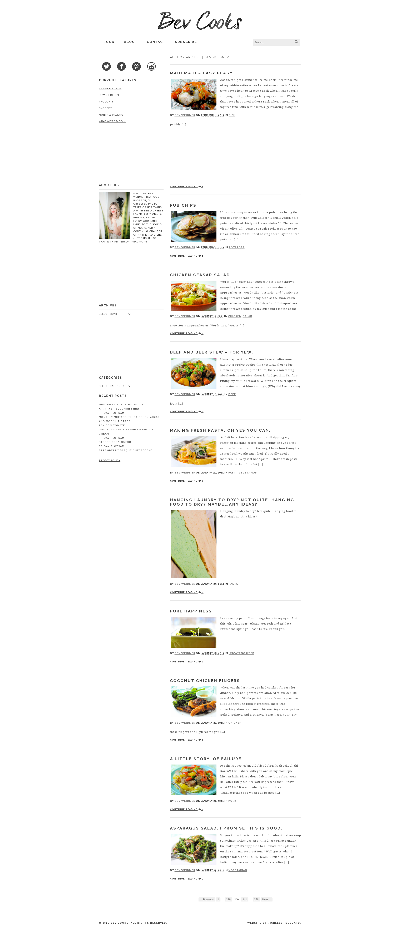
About (131, 42)
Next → (266, 899)
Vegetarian (248, 472)
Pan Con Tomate (112, 425)
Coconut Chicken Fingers (205, 680)
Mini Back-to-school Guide (121, 404)
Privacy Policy (109, 460)
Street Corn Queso (115, 442)
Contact (156, 42)
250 (256, 899)
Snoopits (105, 108)
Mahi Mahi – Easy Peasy (201, 73)
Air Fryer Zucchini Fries (119, 408)
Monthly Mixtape (111, 115)
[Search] (296, 41)
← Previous (207, 899)
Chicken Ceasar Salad (200, 274)
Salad (247, 316)
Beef (232, 394)
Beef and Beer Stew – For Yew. (211, 352)
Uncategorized (241, 653)
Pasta (233, 472)
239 (228, 899)
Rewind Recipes (110, 95)
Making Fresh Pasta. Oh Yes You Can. (220, 430)
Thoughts (106, 101)
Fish (232, 115)
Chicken (234, 316)
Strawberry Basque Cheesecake (125, 450)
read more (139, 241)
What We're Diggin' (112, 121)
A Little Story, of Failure (205, 758)
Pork (232, 801)
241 (244, 899)
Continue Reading (184, 186)
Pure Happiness (191, 611)
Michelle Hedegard (284, 923)
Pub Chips (183, 205)
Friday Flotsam (110, 88)
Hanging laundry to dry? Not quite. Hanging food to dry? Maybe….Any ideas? (232, 501)
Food (109, 42)
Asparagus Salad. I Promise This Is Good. (226, 828)
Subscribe (186, 42)
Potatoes (237, 247)
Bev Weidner (185, 115)
